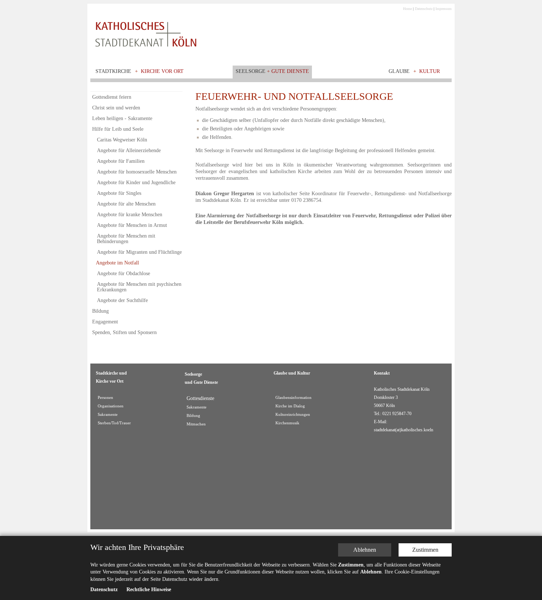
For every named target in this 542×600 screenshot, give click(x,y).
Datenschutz (423, 9)
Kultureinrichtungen (292, 415)
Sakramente (108, 415)
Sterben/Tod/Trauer (114, 423)
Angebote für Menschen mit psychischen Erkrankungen (139, 286)
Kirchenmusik (287, 423)
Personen (105, 398)
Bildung (100, 311)
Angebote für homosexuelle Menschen (137, 172)
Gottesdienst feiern (111, 97)
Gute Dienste (290, 71)
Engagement (105, 321)
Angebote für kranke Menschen (129, 214)
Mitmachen (196, 424)
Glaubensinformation (293, 398)
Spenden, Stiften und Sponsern (124, 332)
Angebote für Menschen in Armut (132, 225)
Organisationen (111, 406)
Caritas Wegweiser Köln (122, 140)
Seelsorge (250, 71)
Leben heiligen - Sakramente (122, 118)
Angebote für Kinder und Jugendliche (136, 182)
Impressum (443, 9)
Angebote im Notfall (117, 263)
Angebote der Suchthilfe (122, 300)
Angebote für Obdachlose (123, 273)
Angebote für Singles (119, 193)
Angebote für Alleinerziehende (129, 150)
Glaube (399, 71)
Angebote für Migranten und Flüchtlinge (139, 252)
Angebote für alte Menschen (126, 204)
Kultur (429, 71)
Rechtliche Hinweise (148, 589)
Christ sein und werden (116, 107)
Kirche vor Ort (162, 71)
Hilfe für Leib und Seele (117, 129)
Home (407, 9)
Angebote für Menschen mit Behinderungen (126, 238)
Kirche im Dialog (290, 406)
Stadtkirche (113, 71)
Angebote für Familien (121, 161)
